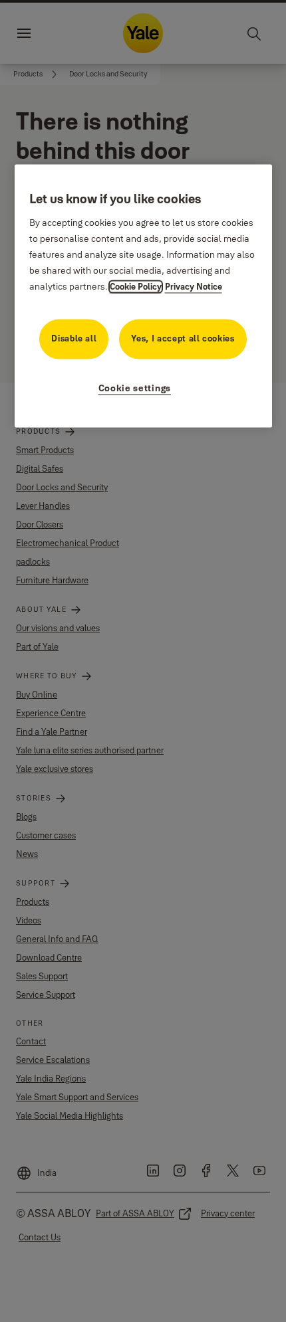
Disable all (73, 338)
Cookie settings (135, 389)
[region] (143, 296)
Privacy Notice (193, 287)
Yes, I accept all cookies (182, 338)
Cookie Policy (136, 287)
